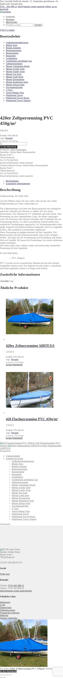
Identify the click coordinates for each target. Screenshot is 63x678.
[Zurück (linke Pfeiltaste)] (1, 677)
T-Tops (9, 90)
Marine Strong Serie (15, 84)
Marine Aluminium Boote (18, 66)
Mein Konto (11, 22)
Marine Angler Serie (15, 69)
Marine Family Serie (15, 71)
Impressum (5, 602)
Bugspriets (11, 55)
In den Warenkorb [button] (14, 364)
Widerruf (4, 615)
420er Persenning (18, 149)
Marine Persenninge (15, 79)
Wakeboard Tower (14, 95)
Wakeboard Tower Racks (17, 98)
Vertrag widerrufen (8, 618)
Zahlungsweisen (7, 610)
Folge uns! (5, 574)
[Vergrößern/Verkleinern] (1, 674)
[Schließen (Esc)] (10, 674)
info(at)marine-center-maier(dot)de (16, 591)
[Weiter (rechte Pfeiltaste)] (4, 677)
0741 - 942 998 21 (8, 6)
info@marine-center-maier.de (31, 6)
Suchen (38, 25)
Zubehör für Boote (14, 458)
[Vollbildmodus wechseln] (4, 674)
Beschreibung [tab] (12, 181)
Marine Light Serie (14, 77)
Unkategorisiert (13, 456)
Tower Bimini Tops (15, 92)
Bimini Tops (11, 45)
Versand (8, 138)
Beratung (10, 19)
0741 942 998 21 (16, 585)
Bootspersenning (13, 50)
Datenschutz (5, 607)
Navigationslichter (14, 87)
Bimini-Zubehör (13, 48)
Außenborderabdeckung (17, 42)
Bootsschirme (12, 53)
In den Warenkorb (8, 147)
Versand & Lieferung (9, 613)
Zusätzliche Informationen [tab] (18, 183)
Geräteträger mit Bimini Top (19, 61)
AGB (2, 605)
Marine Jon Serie (14, 74)
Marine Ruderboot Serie (17, 82)
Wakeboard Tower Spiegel (18, 100)
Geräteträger (11, 58)
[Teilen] (7, 674)
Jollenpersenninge (14, 63)
